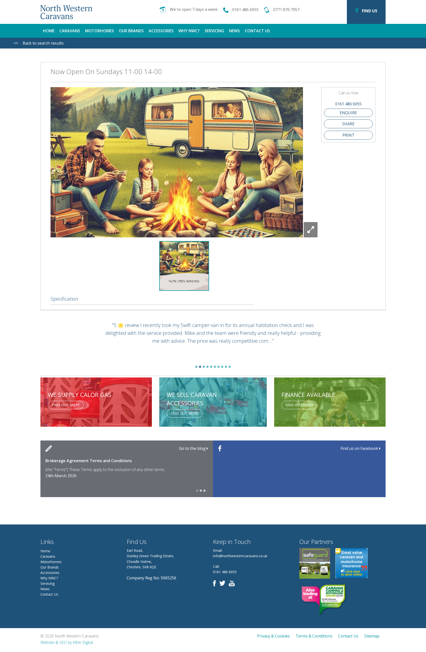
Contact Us (257, 30)
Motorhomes (99, 30)
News (234, 30)
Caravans (69, 30)
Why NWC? (189, 30)
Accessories (161, 30)
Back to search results (39, 43)
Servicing (214, 30)
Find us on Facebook (359, 448)
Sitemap (371, 636)
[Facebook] (215, 583)
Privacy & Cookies (273, 636)
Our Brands (131, 30)
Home (48, 30)
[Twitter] (223, 583)
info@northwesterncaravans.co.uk (240, 556)
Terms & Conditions (314, 636)
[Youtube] (233, 583)
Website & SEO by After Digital (66, 642)
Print (348, 135)
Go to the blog (193, 448)
